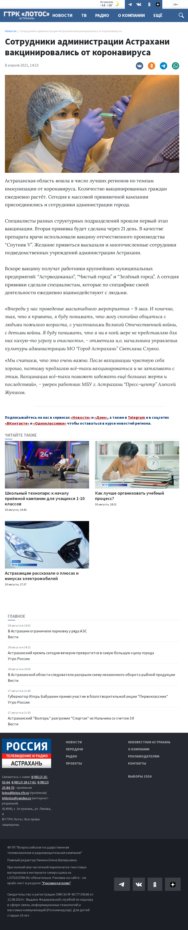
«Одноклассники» (49, 423)
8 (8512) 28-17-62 (24, 782)
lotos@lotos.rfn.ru (15, 792)
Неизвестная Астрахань (149, 742)
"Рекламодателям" (56, 883)
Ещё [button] (158, 15)
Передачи (74, 749)
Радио (102, 15)
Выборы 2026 (140, 776)
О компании (138, 749)
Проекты (74, 763)
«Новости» (80, 417)
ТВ (84, 15)
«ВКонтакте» (17, 423)
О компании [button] (131, 15)
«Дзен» (100, 417)
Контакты (137, 763)
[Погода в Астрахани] (110, 4)
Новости (62, 15)
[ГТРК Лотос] (26, 17)
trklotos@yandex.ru (16, 798)
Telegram (136, 417)
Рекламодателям (143, 756)
